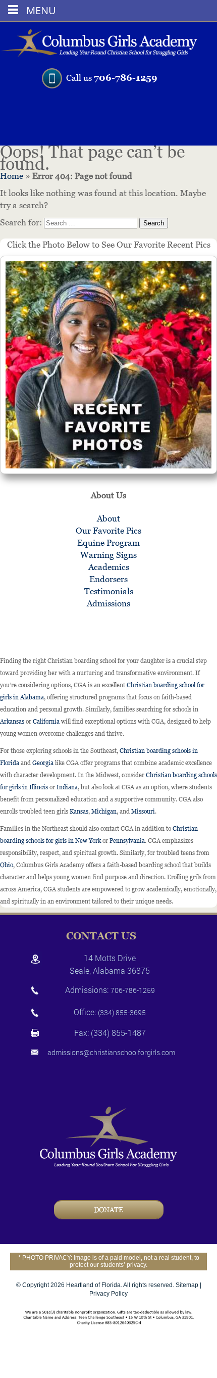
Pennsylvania (127, 840)
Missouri (143, 811)
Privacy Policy (108, 1293)
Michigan (104, 811)
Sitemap (187, 1285)
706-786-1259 (125, 77)
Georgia (42, 763)
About (108, 518)
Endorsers (108, 579)
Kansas (79, 811)
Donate (108, 1210)
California (46, 721)
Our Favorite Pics (108, 531)
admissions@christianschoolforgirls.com (111, 1052)
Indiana (67, 787)
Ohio (6, 865)
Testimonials (108, 591)
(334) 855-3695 (122, 1012)
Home (11, 176)
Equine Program (108, 543)
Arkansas (12, 721)
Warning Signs (108, 555)
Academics (108, 567)
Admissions (108, 603)
